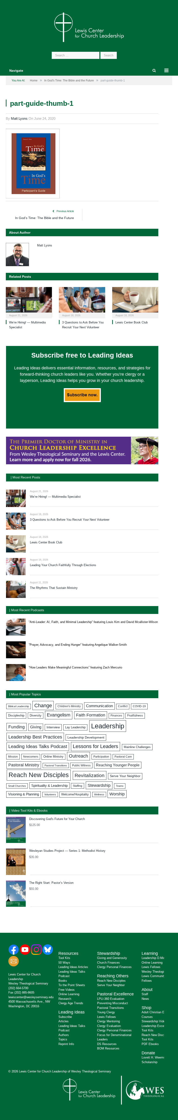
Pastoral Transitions (55, 765)
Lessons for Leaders (95, 746)
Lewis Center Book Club (131, 322)
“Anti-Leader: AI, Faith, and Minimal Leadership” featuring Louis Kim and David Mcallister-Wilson (93, 622)
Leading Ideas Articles (73, 967)
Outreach (78, 756)
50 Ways (64, 962)
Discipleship (16, 715)
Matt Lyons (19, 118)
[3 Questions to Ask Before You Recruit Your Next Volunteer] (82, 302)
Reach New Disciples (39, 774)
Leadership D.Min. (154, 958)
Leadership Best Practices (35, 736)
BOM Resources (108, 1048)
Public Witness (81, 765)
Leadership (107, 726)
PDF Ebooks (150, 1044)
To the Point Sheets (71, 985)
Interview (53, 727)
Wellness (99, 794)
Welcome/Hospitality (75, 794)
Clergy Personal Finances (114, 967)
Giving (35, 727)
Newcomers (30, 756)
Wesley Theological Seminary (28, 983)
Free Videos (66, 989)
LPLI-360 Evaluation (110, 999)
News (145, 999)
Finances (116, 715)
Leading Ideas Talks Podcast (37, 746)
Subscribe (65, 1017)
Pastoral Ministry (23, 765)
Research (64, 999)
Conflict (122, 706)
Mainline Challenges (137, 747)
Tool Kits (64, 958)
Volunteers (50, 794)
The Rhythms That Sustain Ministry (54, 588)
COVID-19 (139, 706)
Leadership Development (85, 737)
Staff (145, 994)
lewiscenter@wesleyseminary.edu (31, 997)
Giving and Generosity (112, 958)
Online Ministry (53, 756)
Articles (63, 1021)
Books (62, 980)
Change (43, 705)
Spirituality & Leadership (49, 786)
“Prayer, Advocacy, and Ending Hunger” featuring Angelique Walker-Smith (78, 644)
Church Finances (108, 962)
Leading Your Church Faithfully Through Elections (63, 565)
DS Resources (107, 1044)
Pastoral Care (123, 756)
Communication (99, 706)
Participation (101, 756)
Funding (16, 726)
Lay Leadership (75, 727)
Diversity (35, 715)
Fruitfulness (135, 715)
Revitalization (90, 775)
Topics (62, 1039)
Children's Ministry (69, 706)
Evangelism (58, 714)
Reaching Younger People (118, 765)
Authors (63, 1035)
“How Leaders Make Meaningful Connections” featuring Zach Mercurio (75, 667)
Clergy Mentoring (108, 1021)
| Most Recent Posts (25, 477)
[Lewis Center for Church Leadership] (89, 27)
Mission (13, 756)
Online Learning (68, 994)
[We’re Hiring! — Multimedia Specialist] (29, 302)
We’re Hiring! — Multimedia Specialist (55, 496)
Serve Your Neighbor (125, 776)
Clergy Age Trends (70, 1003)
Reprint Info (66, 1044)
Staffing (77, 786)
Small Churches (17, 785)
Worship (117, 793)
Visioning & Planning (23, 794)
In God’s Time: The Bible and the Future (44, 218)
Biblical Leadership (18, 706)
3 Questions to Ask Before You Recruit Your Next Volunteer (69, 519)
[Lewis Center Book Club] (135, 302)
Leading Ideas (71, 1012)
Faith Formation (90, 715)
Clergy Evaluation (109, 1026)
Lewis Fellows (106, 1017)
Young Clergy (106, 1012)
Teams (120, 785)
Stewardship (99, 785)
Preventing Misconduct (112, 1003)
